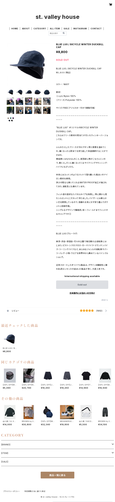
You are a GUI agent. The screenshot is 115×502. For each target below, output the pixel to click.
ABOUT (26, 28)
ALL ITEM (55, 28)
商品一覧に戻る (57, 475)
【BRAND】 (6, 444)
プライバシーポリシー (11, 491)
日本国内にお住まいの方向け (82, 293)
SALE (66, 28)
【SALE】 (4, 461)
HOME (14, 28)
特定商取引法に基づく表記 (34, 491)
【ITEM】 (4, 453)
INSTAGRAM (80, 28)
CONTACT (96, 28)
